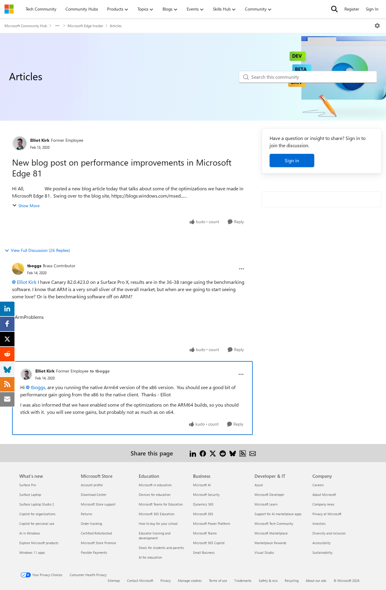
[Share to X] (213, 453)
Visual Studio (264, 552)
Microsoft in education (155, 485)
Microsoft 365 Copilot (209, 543)
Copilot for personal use (36, 523)
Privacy (165, 580)
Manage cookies (190, 580)
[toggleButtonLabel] (377, 25)
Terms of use (218, 580)
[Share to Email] (252, 453)
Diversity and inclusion (329, 533)
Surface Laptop (30, 494)
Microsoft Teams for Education (161, 504)
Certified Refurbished (96, 533)
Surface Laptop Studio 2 (36, 504)
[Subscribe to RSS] (242, 453)
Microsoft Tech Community (274, 523)
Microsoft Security (206, 494)
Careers (318, 485)
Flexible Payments (94, 552)
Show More (29, 205)
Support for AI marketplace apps (278, 514)
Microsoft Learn (266, 504)
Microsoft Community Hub (26, 25)
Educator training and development (154, 535)
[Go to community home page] (9, 9)
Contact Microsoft (140, 580)
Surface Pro (27, 485)
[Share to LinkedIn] (193, 453)
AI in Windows (29, 533)
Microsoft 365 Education (156, 514)
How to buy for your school (158, 523)
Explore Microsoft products (39, 543)
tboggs (34, 265)
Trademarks (243, 580)
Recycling (292, 580)
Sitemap (114, 580)
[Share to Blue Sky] (232, 453)
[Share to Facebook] (203, 453)
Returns (86, 514)
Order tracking (91, 523)
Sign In (372, 9)
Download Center (93, 494)
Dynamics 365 (203, 504)
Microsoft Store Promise (98, 543)
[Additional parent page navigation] (57, 25)
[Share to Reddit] (223, 453)
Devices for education (154, 494)
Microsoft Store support (98, 504)
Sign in (292, 160)
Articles (116, 25)
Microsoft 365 (203, 514)
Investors (319, 523)
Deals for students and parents (161, 547)
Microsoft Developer (269, 494)
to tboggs (99, 371)
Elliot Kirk (39, 140)
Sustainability (322, 552)
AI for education (150, 557)
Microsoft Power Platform (211, 523)
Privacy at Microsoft (326, 514)
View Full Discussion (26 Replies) (40, 250)
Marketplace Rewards (270, 543)
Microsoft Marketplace (271, 533)
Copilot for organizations (37, 514)
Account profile (92, 485)
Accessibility (321, 543)
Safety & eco (268, 580)
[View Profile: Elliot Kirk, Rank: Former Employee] (19, 143)
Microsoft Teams (205, 533)
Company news (323, 504)
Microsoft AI (202, 485)
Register (351, 9)
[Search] (334, 9)
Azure (259, 485)
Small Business (204, 552)
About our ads (316, 580)
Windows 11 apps (32, 552)
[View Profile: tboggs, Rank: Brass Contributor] (18, 269)
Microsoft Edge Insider (85, 25)
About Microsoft (324, 494)
